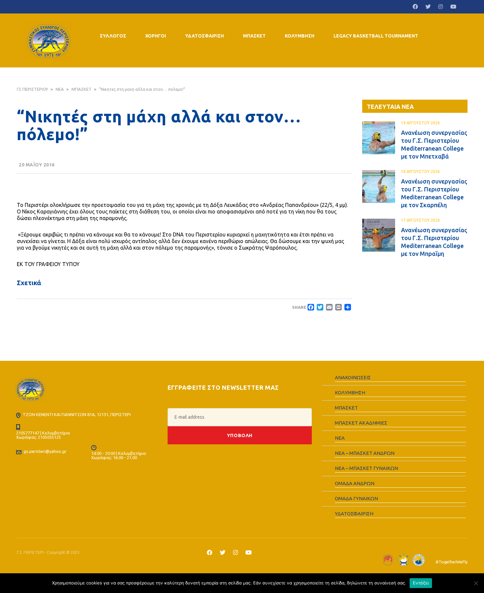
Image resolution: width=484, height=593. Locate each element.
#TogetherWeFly (451, 561)
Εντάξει (421, 582)
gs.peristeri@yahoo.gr (45, 451)
